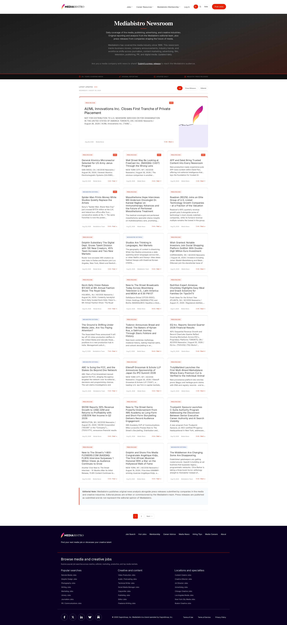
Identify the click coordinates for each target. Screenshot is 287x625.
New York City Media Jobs (185, 599)
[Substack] (98, 617)
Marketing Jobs (67, 591)
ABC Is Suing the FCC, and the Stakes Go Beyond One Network (99, 369)
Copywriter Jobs (124, 591)
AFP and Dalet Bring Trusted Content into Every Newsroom (186, 161)
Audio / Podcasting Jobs (127, 579)
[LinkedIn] (81, 617)
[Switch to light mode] (196, 7)
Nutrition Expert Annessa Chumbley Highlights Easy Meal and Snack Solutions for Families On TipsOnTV (187, 289)
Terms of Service (204, 617)
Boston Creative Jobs (183, 603)
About (223, 534)
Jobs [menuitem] (129, 7)
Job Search (130, 534)
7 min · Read (111, 351)
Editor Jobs (122, 599)
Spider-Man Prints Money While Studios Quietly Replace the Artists (99, 200)
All (180, 88)
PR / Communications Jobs (71, 603)
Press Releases (190, 88)
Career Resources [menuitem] (144, 7)
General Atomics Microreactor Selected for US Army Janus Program (98, 163)
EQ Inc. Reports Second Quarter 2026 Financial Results (187, 326)
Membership (155, 534)
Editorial (203, 88)
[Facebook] (64, 617)
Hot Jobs (142, 534)
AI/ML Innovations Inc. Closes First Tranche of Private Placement (127, 111)
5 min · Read (168, 142)
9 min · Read (200, 436)
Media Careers (211, 534)
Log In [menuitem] (187, 7)
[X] (73, 617)
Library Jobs (66, 595)
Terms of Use (188, 617)
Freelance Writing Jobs (127, 603)
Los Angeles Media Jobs (184, 595)
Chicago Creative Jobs (183, 591)
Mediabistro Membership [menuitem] (168, 7)
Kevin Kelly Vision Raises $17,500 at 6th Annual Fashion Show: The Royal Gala (98, 288)
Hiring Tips (197, 534)
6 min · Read (111, 226)
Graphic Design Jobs (69, 579)
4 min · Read (200, 269)
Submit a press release (149, 63)
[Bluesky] (90, 617)
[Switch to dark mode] (201, 7)
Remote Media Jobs (68, 575)
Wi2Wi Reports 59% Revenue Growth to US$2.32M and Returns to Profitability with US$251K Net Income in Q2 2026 (98, 413)
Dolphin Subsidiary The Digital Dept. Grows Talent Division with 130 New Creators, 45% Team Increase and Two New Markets (98, 248)
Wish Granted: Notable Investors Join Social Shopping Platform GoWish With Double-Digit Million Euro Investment (186, 246)
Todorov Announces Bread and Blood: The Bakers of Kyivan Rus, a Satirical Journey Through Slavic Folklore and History (142, 330)
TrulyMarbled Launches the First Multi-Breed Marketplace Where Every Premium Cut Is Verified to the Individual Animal (187, 371)
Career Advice (169, 534)
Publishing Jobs (124, 595)
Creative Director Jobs (183, 579)
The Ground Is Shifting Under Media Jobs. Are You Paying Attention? (98, 327)
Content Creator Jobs (183, 575)
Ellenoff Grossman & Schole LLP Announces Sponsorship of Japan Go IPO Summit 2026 (143, 370)
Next (148, 516)
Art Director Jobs (181, 583)
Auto (206, 7)
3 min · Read (111, 181)
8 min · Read (156, 308)
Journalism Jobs (67, 599)
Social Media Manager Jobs (128, 587)
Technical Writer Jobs (126, 583)
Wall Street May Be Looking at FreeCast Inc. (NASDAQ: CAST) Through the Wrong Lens (143, 163)
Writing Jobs (66, 587)
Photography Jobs (68, 583)
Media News (184, 534)
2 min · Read (200, 226)
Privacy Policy (220, 617)
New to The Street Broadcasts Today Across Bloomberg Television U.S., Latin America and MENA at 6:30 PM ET (142, 289)
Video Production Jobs (126, 575)
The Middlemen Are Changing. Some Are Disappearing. (186, 454)
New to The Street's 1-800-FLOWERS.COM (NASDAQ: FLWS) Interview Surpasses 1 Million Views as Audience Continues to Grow (97, 458)
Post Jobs (219, 6)
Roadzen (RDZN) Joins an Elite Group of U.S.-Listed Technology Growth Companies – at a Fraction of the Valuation (187, 201)
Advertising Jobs (181, 587)
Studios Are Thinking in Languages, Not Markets (139, 244)
